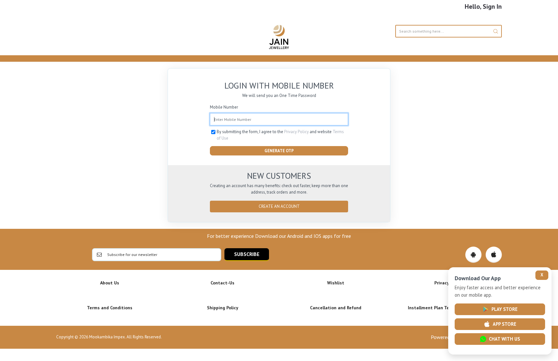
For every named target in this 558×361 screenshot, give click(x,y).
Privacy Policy (296, 131)
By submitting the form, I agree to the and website (280, 135)
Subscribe (246, 254)
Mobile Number (224, 107)
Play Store (504, 309)
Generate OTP (279, 151)
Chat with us (504, 339)
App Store (504, 324)
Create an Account (279, 206)
